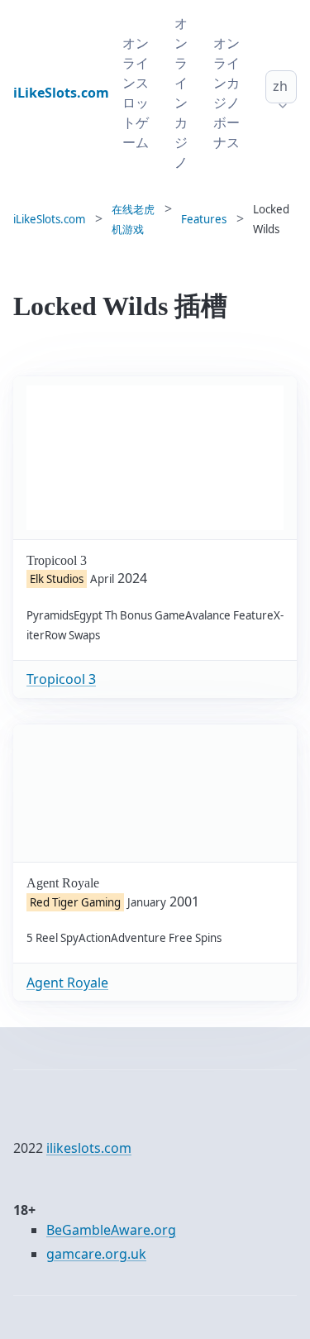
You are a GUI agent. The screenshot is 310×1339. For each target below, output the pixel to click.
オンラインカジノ (181, 92)
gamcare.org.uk (96, 1254)
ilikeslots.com (88, 1148)
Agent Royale (67, 982)
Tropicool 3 (61, 679)
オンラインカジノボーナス (226, 92)
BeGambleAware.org (111, 1230)
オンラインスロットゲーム (135, 92)
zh (280, 86)
